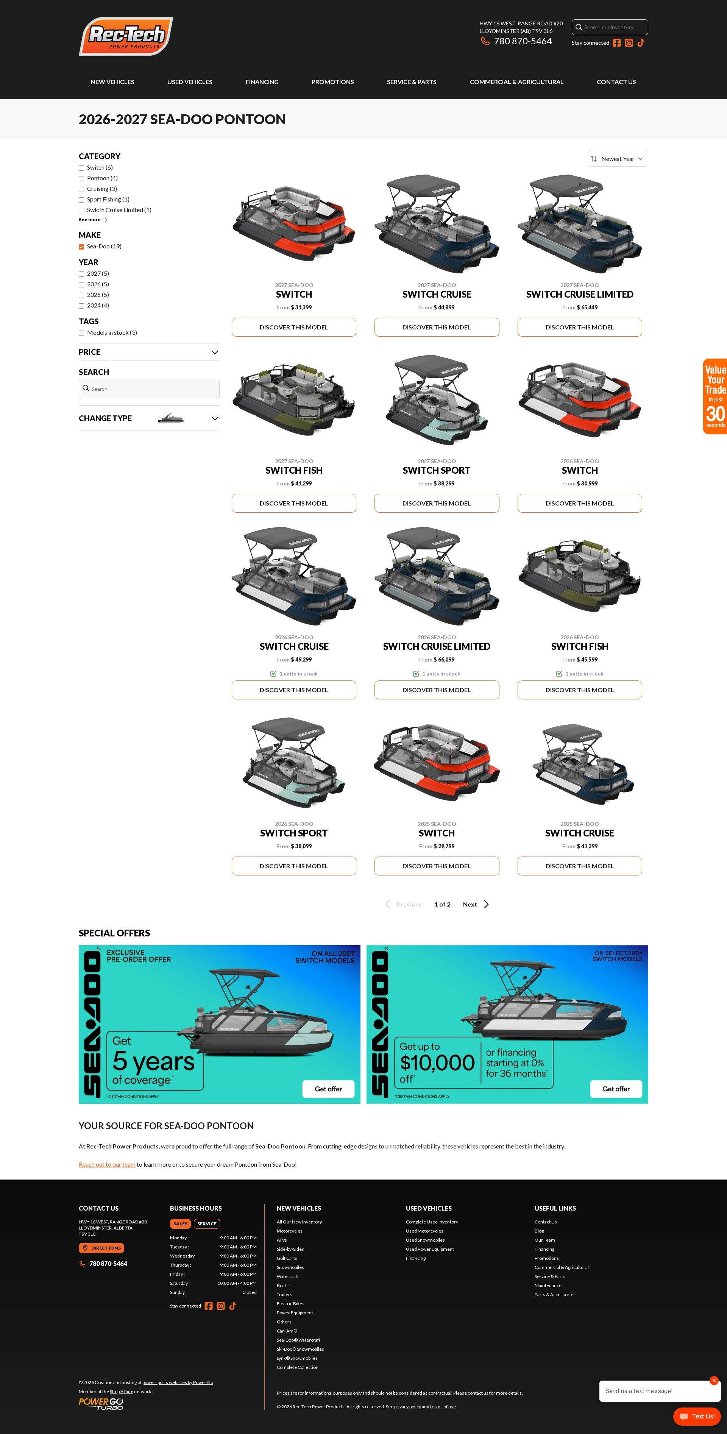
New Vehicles (112, 81)
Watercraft (288, 1276)
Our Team (545, 1240)
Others (284, 1322)
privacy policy (407, 1406)
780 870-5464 (523, 40)
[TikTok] (641, 42)
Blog (539, 1231)
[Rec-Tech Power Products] (126, 36)
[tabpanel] (213, 1265)
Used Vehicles (189, 81)
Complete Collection (297, 1367)
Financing (262, 81)
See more (90, 219)
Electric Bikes (290, 1303)
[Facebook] (616, 42)
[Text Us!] (697, 1417)
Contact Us (616, 81)
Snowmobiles (290, 1267)
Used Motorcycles (424, 1231)
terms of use (443, 1406)
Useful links (555, 1208)
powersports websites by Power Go (177, 1382)
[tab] (180, 1224)
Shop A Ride (121, 1391)
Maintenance (548, 1285)
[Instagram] (628, 42)
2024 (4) (98, 305)
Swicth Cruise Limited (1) (119, 209)
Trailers (284, 1294)
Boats (283, 1285)
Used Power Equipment (430, 1249)
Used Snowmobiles (425, 1240)
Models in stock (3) (112, 332)
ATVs (282, 1240)
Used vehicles (429, 1208)
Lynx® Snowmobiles (297, 1358)
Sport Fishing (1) (108, 199)
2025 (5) (98, 294)
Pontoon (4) (102, 177)
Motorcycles (290, 1231)
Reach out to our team (107, 1164)
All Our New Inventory (299, 1222)
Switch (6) (100, 167)
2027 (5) (98, 273)
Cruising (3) (102, 188)
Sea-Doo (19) (104, 246)
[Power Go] (146, 1404)
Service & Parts (412, 81)
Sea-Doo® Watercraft (298, 1340)
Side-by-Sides (290, 1249)
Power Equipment (295, 1312)
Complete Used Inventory (432, 1222)
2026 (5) (98, 283)
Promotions (333, 81)
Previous (409, 904)
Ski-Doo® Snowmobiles (300, 1349)
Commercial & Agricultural (517, 81)
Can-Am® (287, 1331)
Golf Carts (287, 1258)
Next (470, 904)
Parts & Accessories (555, 1294)
